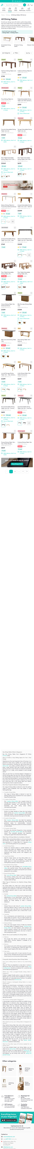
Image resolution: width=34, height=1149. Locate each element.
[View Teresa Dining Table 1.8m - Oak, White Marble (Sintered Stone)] (8, 442)
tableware (28, 1051)
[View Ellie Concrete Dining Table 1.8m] (8, 342)
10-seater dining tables (16, 831)
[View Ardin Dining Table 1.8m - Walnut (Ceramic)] (25, 376)
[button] (24, 4)
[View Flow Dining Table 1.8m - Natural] (25, 338)
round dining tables (11, 875)
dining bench (7, 968)
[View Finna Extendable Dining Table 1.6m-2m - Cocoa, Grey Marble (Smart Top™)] (8, 410)
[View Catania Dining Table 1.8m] (25, 442)
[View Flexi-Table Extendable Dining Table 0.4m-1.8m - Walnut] (25, 160)
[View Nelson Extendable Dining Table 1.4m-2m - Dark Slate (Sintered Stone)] (25, 241)
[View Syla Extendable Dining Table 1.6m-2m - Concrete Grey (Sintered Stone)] (25, 409)
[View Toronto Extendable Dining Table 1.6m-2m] (8, 129)
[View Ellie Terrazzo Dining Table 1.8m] (25, 307)
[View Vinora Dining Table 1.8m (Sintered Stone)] (8, 304)
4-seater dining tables (12, 801)
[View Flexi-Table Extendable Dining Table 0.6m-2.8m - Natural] (8, 161)
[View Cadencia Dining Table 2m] (25, 70)
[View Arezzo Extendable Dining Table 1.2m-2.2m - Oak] (8, 237)
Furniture (5, 755)
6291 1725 (7, 1139)
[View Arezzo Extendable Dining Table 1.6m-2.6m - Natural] (25, 205)
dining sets (26, 1050)
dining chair (6, 765)
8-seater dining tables (12, 820)
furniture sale (18, 979)
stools (30, 966)
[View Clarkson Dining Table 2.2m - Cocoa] (8, 71)
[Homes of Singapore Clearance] (17, 185)
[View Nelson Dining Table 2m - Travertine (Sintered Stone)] (8, 208)
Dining (8, 15)
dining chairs (13, 1048)
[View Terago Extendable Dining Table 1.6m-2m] (25, 130)
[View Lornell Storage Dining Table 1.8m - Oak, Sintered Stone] (8, 376)
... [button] (19, 471)
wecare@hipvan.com (9, 1136)
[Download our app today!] (17, 1117)
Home (3, 15)
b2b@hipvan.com (8, 1147)
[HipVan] (2, 5)
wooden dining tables (25, 906)
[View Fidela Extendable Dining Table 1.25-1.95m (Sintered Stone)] (25, 100)
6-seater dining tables (19, 812)
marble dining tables (11, 895)
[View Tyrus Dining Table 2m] (8, 98)
